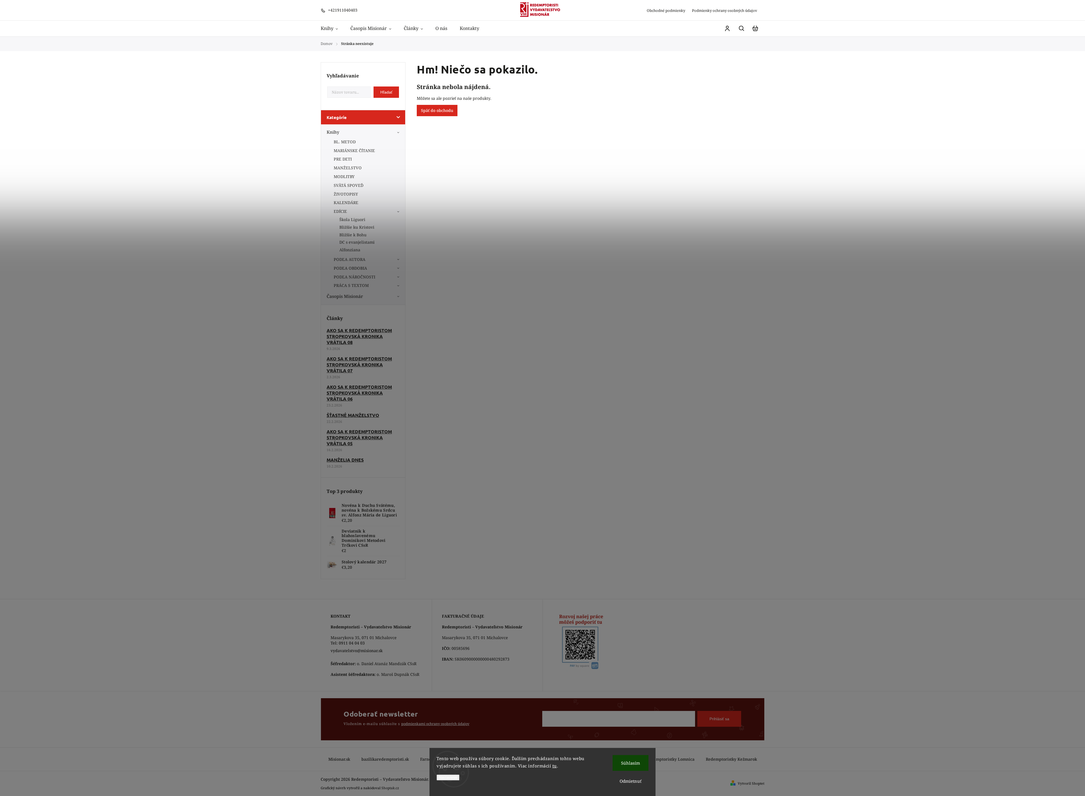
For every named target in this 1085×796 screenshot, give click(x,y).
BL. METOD (345, 141)
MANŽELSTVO (348, 167)
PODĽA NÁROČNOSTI (354, 277)
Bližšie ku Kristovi (356, 227)
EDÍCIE (340, 211)
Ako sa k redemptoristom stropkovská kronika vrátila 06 (359, 393)
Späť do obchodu (437, 110)
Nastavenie (448, 777)
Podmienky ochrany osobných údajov (724, 10)
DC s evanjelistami (357, 242)
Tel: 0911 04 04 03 (348, 643)
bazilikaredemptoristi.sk (385, 759)
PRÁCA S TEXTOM (351, 285)
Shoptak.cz (390, 788)
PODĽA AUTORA (349, 259)
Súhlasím (630, 763)
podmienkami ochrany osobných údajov (435, 723)
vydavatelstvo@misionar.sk (357, 650)
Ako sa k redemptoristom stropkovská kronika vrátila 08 (359, 336)
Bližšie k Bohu (352, 234)
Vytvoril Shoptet (751, 783)
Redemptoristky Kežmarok (731, 759)
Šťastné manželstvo (353, 415)
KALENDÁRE (346, 202)
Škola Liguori (352, 219)
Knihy (333, 132)
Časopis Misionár (345, 296)
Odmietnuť (630, 781)
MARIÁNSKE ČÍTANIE (354, 150)
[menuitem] (332, 28)
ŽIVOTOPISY (346, 194)
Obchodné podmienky (666, 10)
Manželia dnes (345, 460)
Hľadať (386, 92)
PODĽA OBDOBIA (350, 268)
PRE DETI (343, 159)
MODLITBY (344, 176)
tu (554, 766)
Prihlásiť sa (719, 719)
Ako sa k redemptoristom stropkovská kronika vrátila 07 (359, 364)
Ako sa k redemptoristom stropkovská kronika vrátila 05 (359, 437)
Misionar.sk (339, 759)
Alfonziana (349, 249)
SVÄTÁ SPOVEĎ (348, 185)
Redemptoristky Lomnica (670, 759)
